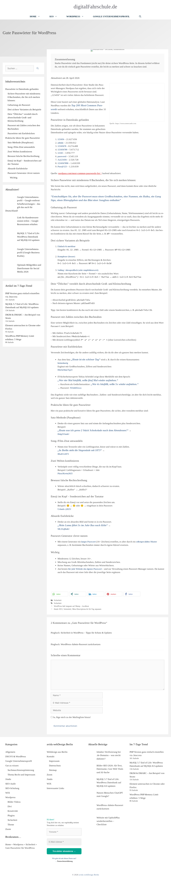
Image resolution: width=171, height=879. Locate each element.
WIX (7, 793)
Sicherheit (57, 600)
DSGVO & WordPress (15, 756)
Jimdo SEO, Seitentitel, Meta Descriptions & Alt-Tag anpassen (77, 609)
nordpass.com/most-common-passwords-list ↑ (80, 173)
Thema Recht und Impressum (21, 774)
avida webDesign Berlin (89, 875)
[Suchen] (37, 68)
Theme (11, 824)
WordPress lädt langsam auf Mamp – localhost (71, 606)
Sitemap (53, 770)
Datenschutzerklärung (65, 861)
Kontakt (50, 756)
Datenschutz (55, 765)
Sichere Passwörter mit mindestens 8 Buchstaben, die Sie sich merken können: (24, 97)
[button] (59, 594)
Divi (10, 806)
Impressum (54, 761)
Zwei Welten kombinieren (20, 151)
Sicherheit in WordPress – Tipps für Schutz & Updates (86, 632)
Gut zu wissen (12, 765)
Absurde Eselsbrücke (18, 168)
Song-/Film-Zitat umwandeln (21, 147)
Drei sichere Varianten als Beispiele (24, 109)
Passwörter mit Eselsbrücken (21, 133)
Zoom (8, 829)
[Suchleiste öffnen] (140, 16)
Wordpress (10, 797)
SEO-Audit (10, 783)
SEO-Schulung (12, 788)
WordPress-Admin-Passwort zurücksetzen (80, 644)
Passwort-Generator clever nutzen (24, 173)
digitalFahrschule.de (95, 7)
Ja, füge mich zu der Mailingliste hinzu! (72, 717)
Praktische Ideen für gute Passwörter (22, 138)
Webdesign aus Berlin (57, 752)
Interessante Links (55, 788)
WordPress (73, 16)
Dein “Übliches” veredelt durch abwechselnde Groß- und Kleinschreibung (23, 117)
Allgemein (10, 752)
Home (33, 16)
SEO (51, 16)
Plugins (11, 815)
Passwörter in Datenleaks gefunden (22, 89)
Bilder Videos (14, 802)
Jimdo (8, 779)
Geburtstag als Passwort (19, 105)
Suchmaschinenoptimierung (21, 770)
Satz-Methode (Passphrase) (20, 142)
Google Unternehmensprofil (111, 16)
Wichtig (13, 177)
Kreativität (13, 811)
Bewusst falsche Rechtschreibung (23, 156)
